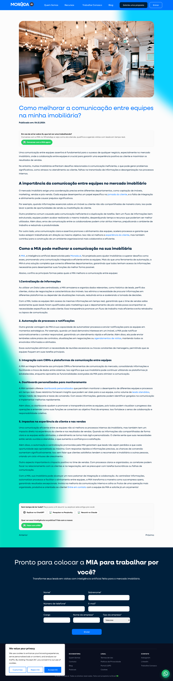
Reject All (35, 670)
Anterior (23, 534)
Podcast (72, 669)
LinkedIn (144, 661)
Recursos (69, 5)
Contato (72, 661)
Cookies (104, 669)
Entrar (156, 5)
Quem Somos (51, 5)
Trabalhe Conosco (92, 5)
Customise (18, 670)
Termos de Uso (107, 658)
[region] (35, 660)
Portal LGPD (106, 666)
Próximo (150, 534)
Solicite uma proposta (133, 5)
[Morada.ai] (22, 4)
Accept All (53, 670)
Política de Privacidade (111, 661)
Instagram (145, 658)
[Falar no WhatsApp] (166, 674)
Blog (111, 5)
